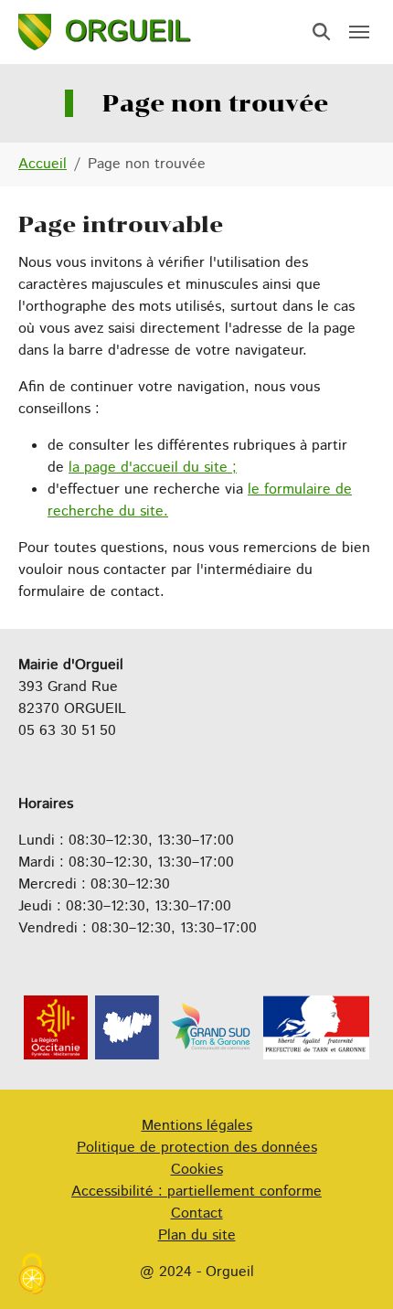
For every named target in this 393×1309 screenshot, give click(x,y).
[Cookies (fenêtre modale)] (32, 1276)
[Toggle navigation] (359, 32)
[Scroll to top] (353, 1269)
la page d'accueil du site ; (153, 467)
